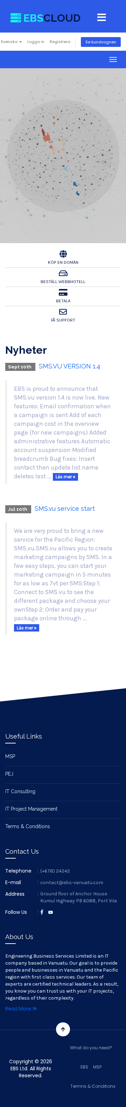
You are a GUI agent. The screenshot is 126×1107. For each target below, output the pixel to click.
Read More (19, 1008)
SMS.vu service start (65, 508)
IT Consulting (20, 791)
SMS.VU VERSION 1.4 (69, 366)
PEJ (9, 774)
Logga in (35, 41)
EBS (84, 1067)
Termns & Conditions (92, 1086)
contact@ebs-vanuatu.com (71, 883)
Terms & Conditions (27, 826)
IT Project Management (31, 809)
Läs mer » (65, 476)
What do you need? (91, 1048)
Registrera (60, 41)
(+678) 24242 (55, 871)
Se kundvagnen (100, 42)
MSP (10, 756)
